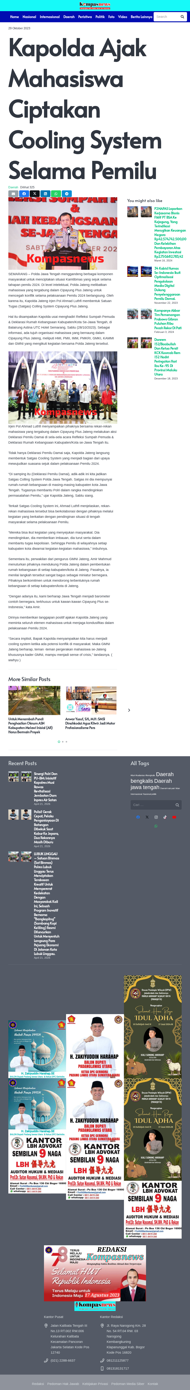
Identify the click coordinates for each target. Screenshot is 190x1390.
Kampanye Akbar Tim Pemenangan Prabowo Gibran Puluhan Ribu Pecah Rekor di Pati (167, 319)
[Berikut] (129, 710)
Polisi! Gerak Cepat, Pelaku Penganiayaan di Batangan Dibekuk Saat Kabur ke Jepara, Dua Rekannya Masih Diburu (46, 826)
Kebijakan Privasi (95, 1384)
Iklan (178, 788)
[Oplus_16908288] (95, 5)
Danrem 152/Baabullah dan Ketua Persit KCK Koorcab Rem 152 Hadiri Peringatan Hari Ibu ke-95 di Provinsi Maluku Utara (167, 356)
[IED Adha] (153, 1106)
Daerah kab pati (167, 788)
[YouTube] (174, 817)
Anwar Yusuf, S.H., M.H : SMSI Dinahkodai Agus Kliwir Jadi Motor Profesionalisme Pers (90, 723)
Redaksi (38, 1384)
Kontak (153, 1384)
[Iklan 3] (37, 1107)
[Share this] (24, 193)
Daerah (13, 187)
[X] (147, 817)
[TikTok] (165, 817)
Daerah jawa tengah (151, 784)
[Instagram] (156, 817)
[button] (59, 742)
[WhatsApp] (156, 826)
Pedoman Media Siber (127, 1384)
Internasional (136, 794)
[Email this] (13, 193)
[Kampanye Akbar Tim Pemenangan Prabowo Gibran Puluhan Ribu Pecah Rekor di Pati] (132, 311)
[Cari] (182, 16)
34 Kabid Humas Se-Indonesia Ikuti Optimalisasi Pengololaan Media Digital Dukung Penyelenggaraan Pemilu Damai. (167, 283)
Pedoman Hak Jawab (63, 1384)
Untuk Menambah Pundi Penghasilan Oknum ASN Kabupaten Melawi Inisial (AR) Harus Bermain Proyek (30, 725)
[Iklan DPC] (95, 1107)
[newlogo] (94, 1306)
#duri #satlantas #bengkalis (143, 775)
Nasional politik (149, 794)
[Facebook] (138, 817)
